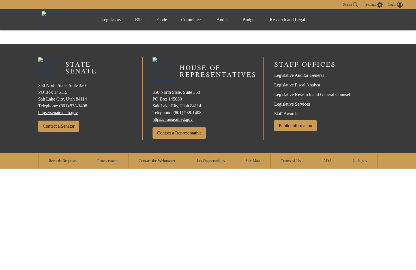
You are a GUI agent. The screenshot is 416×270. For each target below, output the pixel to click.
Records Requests (62, 161)
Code (162, 19)
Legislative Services (292, 104)
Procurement (107, 161)
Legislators (111, 19)
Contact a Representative (179, 132)
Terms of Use (291, 161)
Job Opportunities (210, 161)
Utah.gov (360, 161)
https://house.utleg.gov (173, 119)
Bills (139, 19)
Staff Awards (285, 113)
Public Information (295, 125)
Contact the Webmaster (157, 161)
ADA (327, 161)
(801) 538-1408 (73, 105)
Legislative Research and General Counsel (312, 94)
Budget (249, 19)
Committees (191, 19)
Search (348, 4)
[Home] (66, 19)
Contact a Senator (58, 126)
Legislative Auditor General (299, 75)
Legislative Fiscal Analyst (297, 84)
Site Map (252, 161)
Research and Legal (287, 19)
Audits (222, 19)
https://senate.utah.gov (58, 112)
